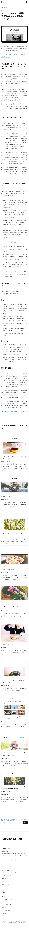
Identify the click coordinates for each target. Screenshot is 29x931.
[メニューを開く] (26, 2)
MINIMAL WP (12, 839)
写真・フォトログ (6, 884)
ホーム (3, 896)
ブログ (3, 496)
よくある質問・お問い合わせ (8, 904)
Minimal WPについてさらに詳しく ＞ (10, 860)
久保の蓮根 (4, 46)
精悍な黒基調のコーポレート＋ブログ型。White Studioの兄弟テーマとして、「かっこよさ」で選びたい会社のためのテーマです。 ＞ (14, 578)
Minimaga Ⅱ (4, 499)
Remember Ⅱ (5, 722)
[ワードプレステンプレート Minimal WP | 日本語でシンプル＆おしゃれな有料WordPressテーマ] (8, 2)
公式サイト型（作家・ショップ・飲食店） (13, 533)
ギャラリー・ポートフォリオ (9, 606)
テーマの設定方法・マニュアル (9, 902)
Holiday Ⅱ (4, 611)
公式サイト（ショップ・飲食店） (9, 873)
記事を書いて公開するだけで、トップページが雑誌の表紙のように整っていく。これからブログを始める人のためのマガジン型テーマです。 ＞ (14, 505)
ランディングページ (7, 456)
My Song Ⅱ (4, 647)
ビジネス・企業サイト (7, 569)
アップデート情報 (6, 910)
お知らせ (4, 907)
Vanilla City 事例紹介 (7, 7)
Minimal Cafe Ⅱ (5, 461)
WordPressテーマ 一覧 (7, 899)
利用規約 (4, 913)
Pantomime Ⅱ (5, 685)
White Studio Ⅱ (5, 758)
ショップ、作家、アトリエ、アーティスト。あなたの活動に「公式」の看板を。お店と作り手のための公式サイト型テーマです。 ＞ (14, 541)
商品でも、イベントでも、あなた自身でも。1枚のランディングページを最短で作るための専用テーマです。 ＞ (14, 652)
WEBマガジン (5, 878)
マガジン (9, 496)
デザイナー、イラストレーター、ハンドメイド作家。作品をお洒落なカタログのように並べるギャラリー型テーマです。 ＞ (14, 727)
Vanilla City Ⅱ (5, 794)
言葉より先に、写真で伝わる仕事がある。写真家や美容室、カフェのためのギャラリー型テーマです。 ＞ (14, 616)
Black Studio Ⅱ (5, 572)
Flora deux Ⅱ (5, 536)
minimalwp (5, 816)
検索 (25, 822)
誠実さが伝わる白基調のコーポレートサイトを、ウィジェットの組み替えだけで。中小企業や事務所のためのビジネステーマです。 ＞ (14, 763)
